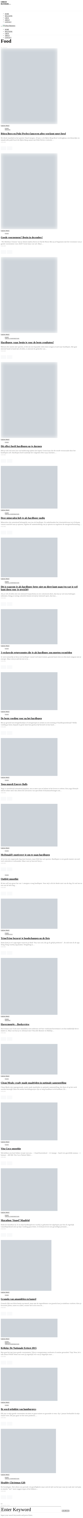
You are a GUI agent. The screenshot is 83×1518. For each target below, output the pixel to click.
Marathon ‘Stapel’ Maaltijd (15, 1220)
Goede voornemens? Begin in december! (22, 237)
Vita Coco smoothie (11, 1148)
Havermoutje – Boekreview (15, 1024)
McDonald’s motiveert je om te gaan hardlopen (25, 854)
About (7, 20)
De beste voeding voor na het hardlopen (21, 718)
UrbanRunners (5, 3)
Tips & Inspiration (12, 338)
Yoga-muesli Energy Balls (14, 784)
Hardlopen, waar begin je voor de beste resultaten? (27, 342)
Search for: (5, 1505)
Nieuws (7, 129)
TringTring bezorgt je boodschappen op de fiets (25, 938)
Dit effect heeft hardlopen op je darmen (21, 446)
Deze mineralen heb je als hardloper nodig (23, 518)
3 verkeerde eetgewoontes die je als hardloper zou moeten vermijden (36, 652)
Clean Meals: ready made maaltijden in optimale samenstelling (33, 1082)
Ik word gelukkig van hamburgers (18, 1409)
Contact (8, 22)
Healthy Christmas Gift (13, 1482)
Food (7, 128)
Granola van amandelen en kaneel (18, 1299)
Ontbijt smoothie (9, 879)
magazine (8, 16)
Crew (7, 18)
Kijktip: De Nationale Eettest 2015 (19, 1348)
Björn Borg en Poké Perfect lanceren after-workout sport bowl (33, 133)
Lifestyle (9, 934)
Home (7, 14)
